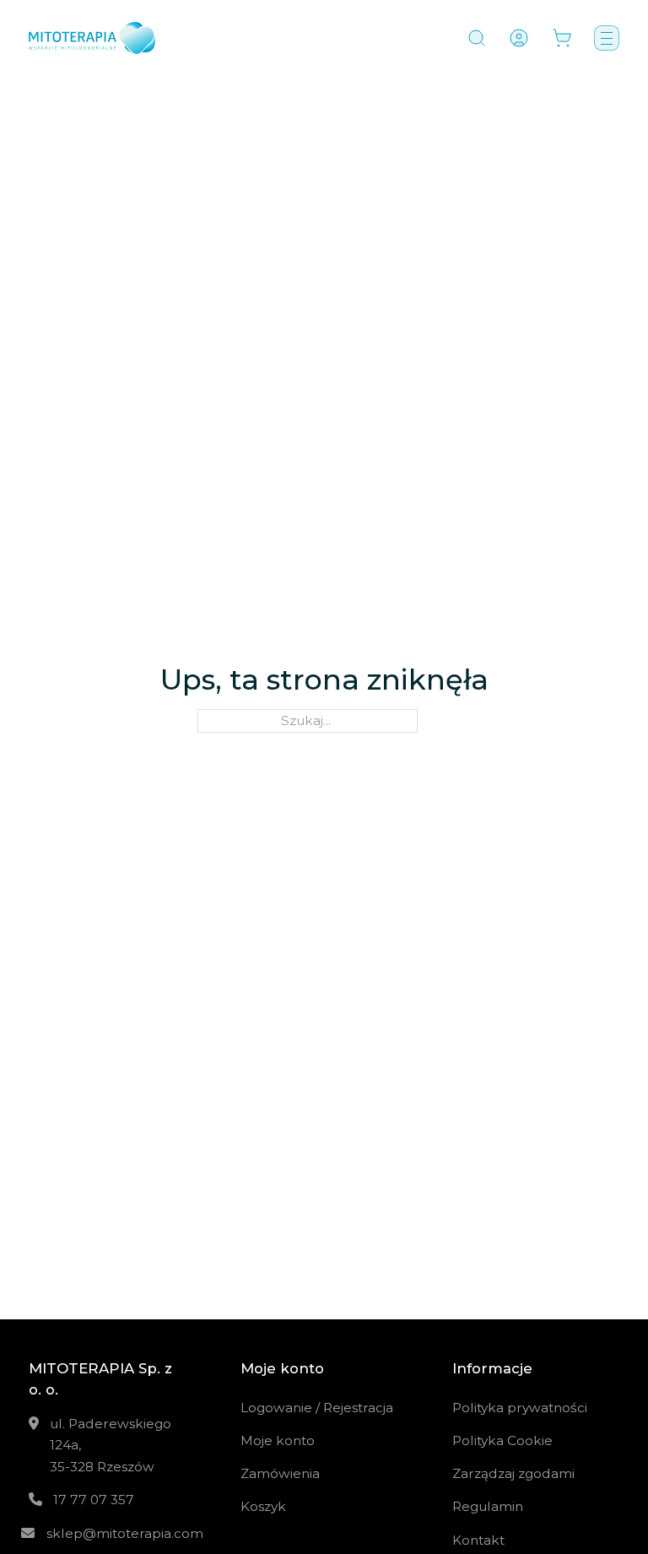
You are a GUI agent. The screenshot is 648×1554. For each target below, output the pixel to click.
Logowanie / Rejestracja (316, 1408)
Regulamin (487, 1506)
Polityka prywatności (519, 1408)
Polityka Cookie (502, 1440)
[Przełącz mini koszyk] (561, 38)
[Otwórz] (477, 38)
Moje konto (277, 1440)
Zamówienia (280, 1473)
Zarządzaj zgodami (513, 1473)
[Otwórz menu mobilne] (606, 38)
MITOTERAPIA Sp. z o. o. (100, 1379)
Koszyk (263, 1506)
